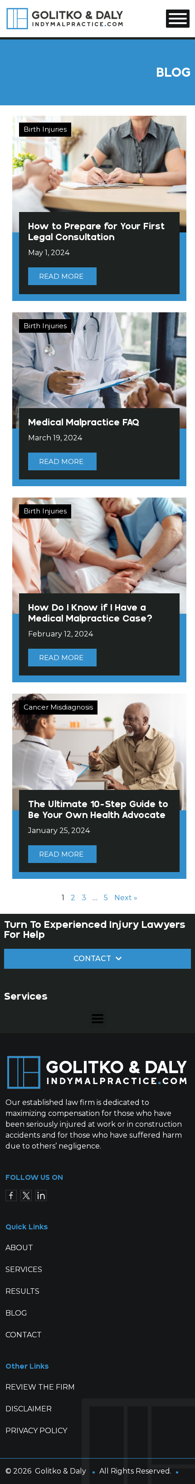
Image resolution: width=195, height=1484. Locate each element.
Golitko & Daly (60, 1471)
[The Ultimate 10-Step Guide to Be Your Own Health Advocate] (99, 751)
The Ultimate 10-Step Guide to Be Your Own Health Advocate (98, 810)
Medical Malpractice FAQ (83, 422)
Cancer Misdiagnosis (58, 707)
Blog (16, 1313)
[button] (97, 1019)
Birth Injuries (45, 129)
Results (22, 1291)
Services (23, 1269)
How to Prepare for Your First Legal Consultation (96, 232)
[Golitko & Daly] (65, 18)
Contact (23, 1335)
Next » (125, 897)
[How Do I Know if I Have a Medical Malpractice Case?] (99, 555)
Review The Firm (40, 1387)
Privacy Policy (36, 1430)
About (19, 1247)
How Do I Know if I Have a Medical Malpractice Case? (90, 613)
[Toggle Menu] (178, 18)
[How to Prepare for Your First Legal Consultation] (99, 173)
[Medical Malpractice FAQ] (99, 369)
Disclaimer (28, 1409)
